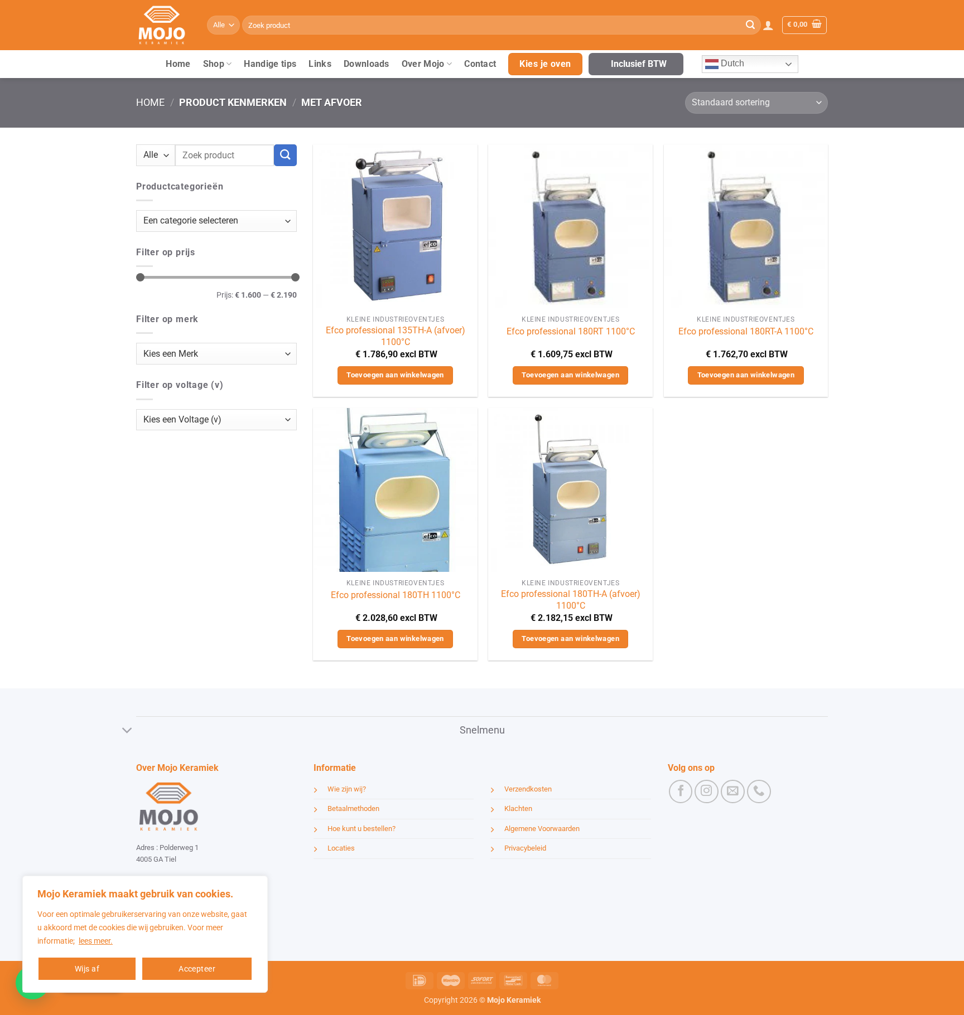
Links (320, 64)
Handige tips (270, 64)
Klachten (518, 808)
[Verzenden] (750, 25)
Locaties (341, 848)
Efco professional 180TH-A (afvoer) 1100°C (570, 600)
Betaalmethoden (353, 808)
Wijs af (87, 968)
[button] (768, 25)
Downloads (366, 64)
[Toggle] (127, 732)
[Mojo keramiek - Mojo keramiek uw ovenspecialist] (163, 25)
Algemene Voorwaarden (542, 828)
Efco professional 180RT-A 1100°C (745, 331)
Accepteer (197, 968)
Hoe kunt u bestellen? (361, 828)
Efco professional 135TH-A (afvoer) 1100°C (395, 336)
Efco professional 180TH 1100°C (395, 595)
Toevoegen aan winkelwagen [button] (395, 375)
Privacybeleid (525, 848)
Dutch (731, 63)
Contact (480, 64)
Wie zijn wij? (346, 789)
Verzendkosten (528, 789)
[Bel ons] (759, 792)
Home (178, 64)
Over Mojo (423, 64)
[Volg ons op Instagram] (707, 792)
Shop (213, 64)
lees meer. (96, 940)
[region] (145, 934)
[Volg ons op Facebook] (681, 792)
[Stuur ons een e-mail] (733, 792)
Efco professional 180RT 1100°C (571, 331)
